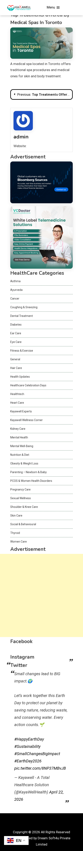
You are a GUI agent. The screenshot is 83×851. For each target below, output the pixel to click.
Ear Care (15, 333)
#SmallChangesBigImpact (37, 753)
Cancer (14, 298)
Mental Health (19, 437)
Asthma (15, 281)
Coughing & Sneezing (23, 307)
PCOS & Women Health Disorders (31, 480)
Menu (51, 7)
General (15, 359)
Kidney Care (17, 428)
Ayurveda (16, 289)
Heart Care (17, 402)
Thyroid (15, 532)
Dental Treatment (21, 316)
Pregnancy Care (20, 489)
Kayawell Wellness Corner (26, 420)
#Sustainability (27, 746)
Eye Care (16, 342)
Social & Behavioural (23, 524)
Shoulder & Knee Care (24, 506)
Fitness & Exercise (21, 350)
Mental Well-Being (21, 446)
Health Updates (20, 376)
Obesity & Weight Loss (24, 463)
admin (21, 136)
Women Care (18, 541)
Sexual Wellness (20, 498)
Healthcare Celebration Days (28, 385)
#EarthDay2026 (28, 761)
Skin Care (16, 515)
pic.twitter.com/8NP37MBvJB (40, 768)
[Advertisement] (41, 595)
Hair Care (16, 368)
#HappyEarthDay (29, 739)
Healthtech (17, 394)
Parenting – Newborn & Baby (28, 472)
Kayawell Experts (21, 411)
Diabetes (16, 324)
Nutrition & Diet (19, 454)
